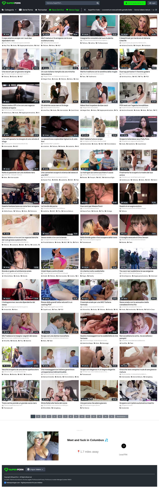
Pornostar (42, 9)
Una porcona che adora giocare (93, 403)
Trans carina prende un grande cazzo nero (19, 403)
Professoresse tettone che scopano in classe (95, 40)
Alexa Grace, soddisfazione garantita (16, 338)
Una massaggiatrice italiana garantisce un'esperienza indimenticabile (57, 370)
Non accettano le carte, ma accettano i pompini (136, 337)
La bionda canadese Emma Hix (132, 307)
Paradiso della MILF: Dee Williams (54, 208)
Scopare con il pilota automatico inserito (137, 403)
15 (111, 416)
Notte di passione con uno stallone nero (18, 172)
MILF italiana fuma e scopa (91, 139)
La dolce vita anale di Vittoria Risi (93, 307)
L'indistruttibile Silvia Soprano (132, 273)
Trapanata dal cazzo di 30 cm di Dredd (55, 273)
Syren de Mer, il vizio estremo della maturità (135, 374)
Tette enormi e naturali (51, 43)
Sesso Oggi (74, 9)
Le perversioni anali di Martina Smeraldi (135, 108)
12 (93, 416)
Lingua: (35, 469)
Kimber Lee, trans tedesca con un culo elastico (95, 372)
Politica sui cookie (50, 479)
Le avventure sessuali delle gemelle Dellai (117, 10)
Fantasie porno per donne (91, 405)
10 (82, 416)
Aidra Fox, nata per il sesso (13, 175)
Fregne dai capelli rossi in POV (53, 307)
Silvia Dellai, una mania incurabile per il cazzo (56, 405)
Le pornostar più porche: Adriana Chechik (135, 43)
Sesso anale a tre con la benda (53, 237)
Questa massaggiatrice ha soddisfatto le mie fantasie (99, 337)
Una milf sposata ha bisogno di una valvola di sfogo (20, 140)
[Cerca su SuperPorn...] (98, 3)
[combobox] (72, 3)
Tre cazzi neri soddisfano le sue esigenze (136, 271)
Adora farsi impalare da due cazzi (94, 105)
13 (99, 416)
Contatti (6, 479)
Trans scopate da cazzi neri (13, 405)
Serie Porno (28, 9)
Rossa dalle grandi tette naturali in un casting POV (56, 303)
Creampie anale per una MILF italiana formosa (95, 303)
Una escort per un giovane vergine (16, 71)
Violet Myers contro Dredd (52, 271)
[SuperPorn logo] (11, 3)
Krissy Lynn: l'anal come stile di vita (16, 144)
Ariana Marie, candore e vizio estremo (55, 338)
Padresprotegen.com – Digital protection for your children (24, 482)
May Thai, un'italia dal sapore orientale (17, 43)
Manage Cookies (62, 479)
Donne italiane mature (142, 10)
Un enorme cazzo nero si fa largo (54, 105)
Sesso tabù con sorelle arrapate (93, 74)
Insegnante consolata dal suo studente (96, 38)
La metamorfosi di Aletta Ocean (14, 208)
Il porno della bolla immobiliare (92, 273)
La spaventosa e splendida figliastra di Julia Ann (59, 140)
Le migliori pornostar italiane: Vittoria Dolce (17, 273)
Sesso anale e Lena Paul (51, 108)
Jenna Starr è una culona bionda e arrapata (17, 242)
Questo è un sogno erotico (131, 206)
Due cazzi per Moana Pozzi (91, 206)
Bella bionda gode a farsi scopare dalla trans (98, 237)
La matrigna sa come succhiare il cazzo (96, 172)
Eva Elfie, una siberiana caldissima (133, 340)
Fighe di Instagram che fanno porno (16, 307)
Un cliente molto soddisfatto (92, 271)
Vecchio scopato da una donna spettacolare (20, 369)
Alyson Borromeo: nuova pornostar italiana (56, 177)
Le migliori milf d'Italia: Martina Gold (94, 141)
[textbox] (70, 3)
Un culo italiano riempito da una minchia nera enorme (58, 72)
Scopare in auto (127, 405)
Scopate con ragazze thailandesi (133, 141)
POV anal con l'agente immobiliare (134, 105)
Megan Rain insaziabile (90, 108)
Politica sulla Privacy (38, 479)
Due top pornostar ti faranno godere (135, 71)
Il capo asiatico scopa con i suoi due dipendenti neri (17, 39)
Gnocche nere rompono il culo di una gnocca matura (138, 370)
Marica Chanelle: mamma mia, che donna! (56, 374)
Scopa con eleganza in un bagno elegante (97, 369)
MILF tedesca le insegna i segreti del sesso (19, 336)
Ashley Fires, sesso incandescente (94, 175)
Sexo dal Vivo (58, 9)
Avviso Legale (27, 479)
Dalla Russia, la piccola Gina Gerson (133, 240)
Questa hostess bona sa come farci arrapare (20, 206)
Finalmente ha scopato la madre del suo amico (136, 173)
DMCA (69, 479)
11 (87, 416)
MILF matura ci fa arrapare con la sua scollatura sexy (56, 39)
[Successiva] (156, 10)
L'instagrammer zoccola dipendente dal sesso (18, 303)
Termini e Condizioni (16, 479)
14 (105, 416)
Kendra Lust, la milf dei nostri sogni (133, 177)
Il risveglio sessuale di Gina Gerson (134, 237)
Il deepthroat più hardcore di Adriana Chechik (135, 39)
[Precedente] (85, 10)
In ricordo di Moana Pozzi (90, 208)
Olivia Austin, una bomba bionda (15, 372)
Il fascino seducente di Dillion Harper (134, 208)
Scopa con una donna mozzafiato (55, 336)
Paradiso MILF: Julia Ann (51, 144)
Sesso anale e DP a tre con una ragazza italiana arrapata (18, 106)
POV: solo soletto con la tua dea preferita (135, 74)
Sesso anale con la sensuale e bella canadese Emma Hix (134, 303)
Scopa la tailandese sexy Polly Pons (134, 139)
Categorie (9, 9)
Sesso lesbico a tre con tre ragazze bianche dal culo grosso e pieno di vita (20, 238)
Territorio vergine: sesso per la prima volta (17, 74)
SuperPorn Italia (94, 10)
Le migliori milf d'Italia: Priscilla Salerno (56, 240)
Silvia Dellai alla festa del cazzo (54, 403)
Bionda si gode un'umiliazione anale (16, 271)
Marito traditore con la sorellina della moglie (98, 71)
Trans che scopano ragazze (91, 240)
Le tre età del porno (49, 206)
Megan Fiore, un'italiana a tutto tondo (55, 76)
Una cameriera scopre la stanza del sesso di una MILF (59, 173)
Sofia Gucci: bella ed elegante (14, 110)
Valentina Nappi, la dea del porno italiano (95, 340)
